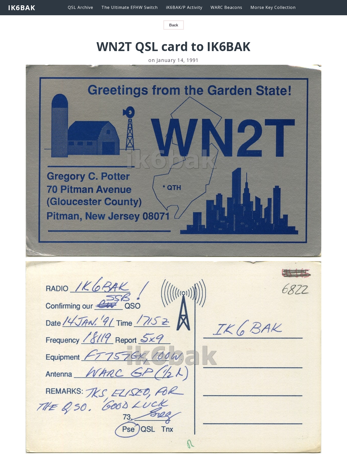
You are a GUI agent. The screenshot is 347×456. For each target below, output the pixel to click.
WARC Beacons (226, 7)
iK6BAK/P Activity (184, 7)
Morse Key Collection (273, 7)
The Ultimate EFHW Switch (129, 7)
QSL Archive (80, 7)
